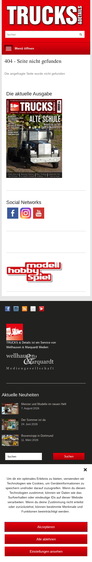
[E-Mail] (33, 308)
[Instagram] (16, 308)
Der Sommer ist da (33, 420)
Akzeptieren (46, 527)
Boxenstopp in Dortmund (37, 435)
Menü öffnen (24, 48)
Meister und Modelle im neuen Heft (43, 404)
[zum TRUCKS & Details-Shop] (34, 138)
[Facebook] (7, 308)
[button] (85, 469)
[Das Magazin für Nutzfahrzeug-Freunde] (45, 15)
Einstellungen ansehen (46, 551)
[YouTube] (41, 310)
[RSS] (24, 308)
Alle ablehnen (46, 539)
